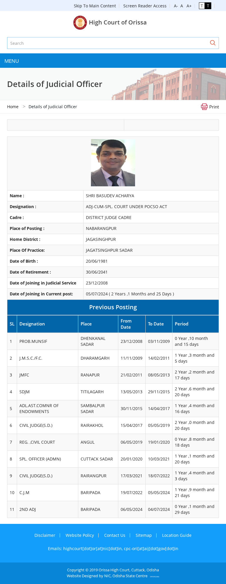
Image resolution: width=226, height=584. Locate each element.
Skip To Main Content (95, 6)
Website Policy (80, 535)
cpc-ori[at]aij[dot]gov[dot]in (151, 548)
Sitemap (144, 535)
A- (176, 6)
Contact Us (114, 535)
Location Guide (177, 535)
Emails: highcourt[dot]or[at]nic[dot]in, (86, 548)
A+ (188, 6)
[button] (213, 43)
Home (13, 106)
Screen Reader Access (145, 6)
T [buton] (202, 6)
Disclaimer (44, 535)
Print (214, 106)
